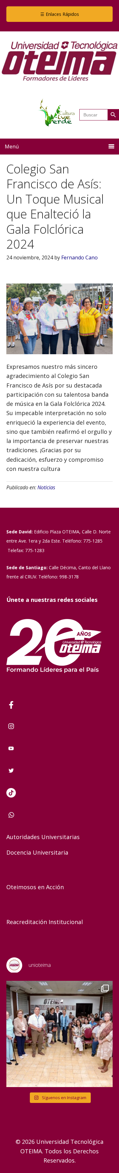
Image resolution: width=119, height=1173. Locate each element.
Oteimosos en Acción (35, 887)
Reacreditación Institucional (44, 922)
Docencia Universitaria (37, 852)
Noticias (46, 487)
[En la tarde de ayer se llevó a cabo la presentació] (59, 1034)
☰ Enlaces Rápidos (59, 14)
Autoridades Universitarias (43, 837)
